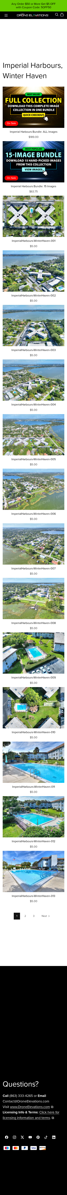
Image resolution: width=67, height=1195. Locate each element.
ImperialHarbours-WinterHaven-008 (33, 623)
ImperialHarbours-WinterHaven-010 (33, 732)
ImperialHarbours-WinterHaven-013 (33, 896)
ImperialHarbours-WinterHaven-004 (33, 404)
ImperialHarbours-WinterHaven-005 (33, 459)
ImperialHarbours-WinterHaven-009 (33, 677)
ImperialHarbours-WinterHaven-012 (33, 841)
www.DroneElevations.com (30, 1107)
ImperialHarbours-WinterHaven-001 (33, 241)
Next (45, 916)
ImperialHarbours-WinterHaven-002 (33, 295)
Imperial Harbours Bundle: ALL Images (33, 132)
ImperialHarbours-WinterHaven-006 (33, 514)
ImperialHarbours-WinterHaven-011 (33, 787)
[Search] (56, 14)
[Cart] (63, 15)
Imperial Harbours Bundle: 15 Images (33, 186)
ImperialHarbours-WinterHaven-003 (33, 350)
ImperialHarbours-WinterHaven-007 (33, 568)
